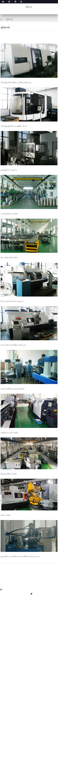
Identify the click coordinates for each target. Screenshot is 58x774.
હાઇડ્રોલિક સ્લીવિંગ (9, 645)
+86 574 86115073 (15, 737)
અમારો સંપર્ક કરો (8, 705)
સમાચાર (4, 697)
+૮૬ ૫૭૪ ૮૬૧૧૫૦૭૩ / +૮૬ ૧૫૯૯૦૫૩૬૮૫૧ (25, 720)
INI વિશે (4, 681)
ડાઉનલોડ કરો (7, 689)
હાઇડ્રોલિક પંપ (7, 657)
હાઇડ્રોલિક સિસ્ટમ (9, 661)
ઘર (1, 19)
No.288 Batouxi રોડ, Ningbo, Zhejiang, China (26, 731)
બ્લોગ (3, 701)
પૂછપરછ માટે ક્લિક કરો (14, 591)
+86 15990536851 (16, 742)
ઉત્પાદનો (4, 685)
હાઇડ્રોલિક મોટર (8, 653)
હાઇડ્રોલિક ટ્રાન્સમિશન (11, 649)
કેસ (2, 693)
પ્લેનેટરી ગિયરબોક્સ (10, 641)
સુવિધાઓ (9, 19)
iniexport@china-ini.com (18, 726)
